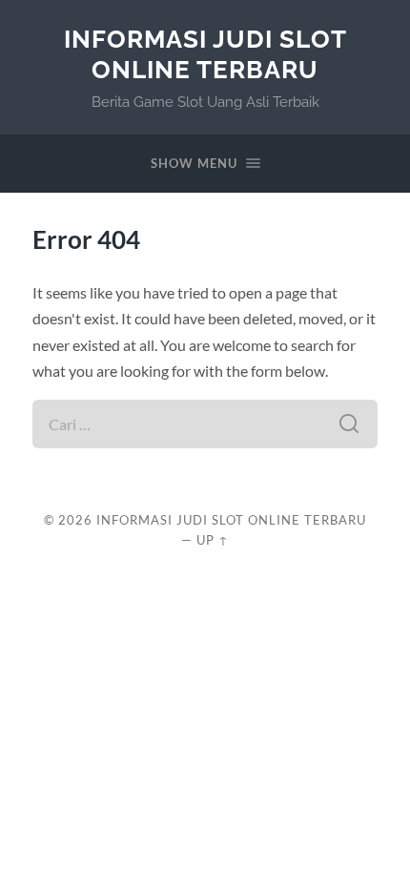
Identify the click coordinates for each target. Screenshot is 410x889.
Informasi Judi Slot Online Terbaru (205, 54)
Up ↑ (212, 540)
